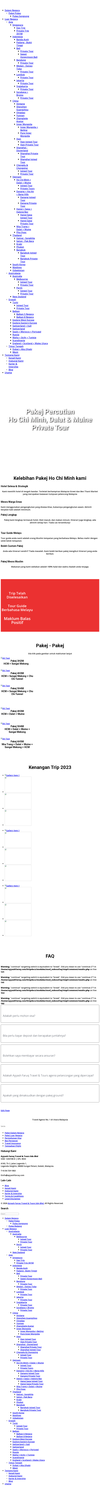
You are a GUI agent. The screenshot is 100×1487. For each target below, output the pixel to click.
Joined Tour (26, 170)
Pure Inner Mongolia (26, 134)
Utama (8, 372)
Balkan (16, 311)
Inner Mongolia (24, 124)
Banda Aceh (22, 39)
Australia (17, 276)
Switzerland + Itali (21, 325)
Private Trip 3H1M (25, 1263)
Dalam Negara (12, 10)
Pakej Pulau (15, 13)
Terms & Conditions (14, 1196)
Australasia (15, 273)
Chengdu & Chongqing (22, 166)
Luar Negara (11, 19)
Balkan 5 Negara (25, 314)
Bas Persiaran (11, 1140)
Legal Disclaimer (12, 1198)
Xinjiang (20, 103)
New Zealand (19, 296)
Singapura (17, 24)
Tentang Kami (12, 354)
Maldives (17, 267)
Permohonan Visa (13, 1138)
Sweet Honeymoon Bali (28, 55)
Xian (18, 138)
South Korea (18, 264)
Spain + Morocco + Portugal (26, 331)
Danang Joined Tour (29, 1373)
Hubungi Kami (16, 360)
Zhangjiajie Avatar (22, 120)
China (15, 100)
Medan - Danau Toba (26, 1286)
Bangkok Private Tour (30, 1410)
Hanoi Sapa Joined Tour (26, 216)
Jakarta (20, 80)
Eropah (12, 299)
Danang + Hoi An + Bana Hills (25, 193)
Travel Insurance (13, 1143)
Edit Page (5, 1110)
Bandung (21, 59)
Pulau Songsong (20, 16)
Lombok (20, 74)
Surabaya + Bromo (22, 93)
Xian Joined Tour (29, 141)
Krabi (19, 243)
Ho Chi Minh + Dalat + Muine (23, 181)
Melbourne (22, 279)
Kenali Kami (15, 357)
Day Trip (20, 27)
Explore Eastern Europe (24, 322)
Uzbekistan (18, 270)
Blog (11, 369)
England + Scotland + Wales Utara (30, 343)
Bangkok (20, 249)
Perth (19, 287)
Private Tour (26, 51)
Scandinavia (18, 340)
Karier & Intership (13, 365)
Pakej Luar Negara (13, 1135)
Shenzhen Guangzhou (22, 108)
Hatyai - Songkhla (25, 238)
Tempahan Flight (13, 1146)
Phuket (20, 246)
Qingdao (20, 112)
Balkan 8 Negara (25, 317)
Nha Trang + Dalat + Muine (23, 228)
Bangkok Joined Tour (30, 1407)
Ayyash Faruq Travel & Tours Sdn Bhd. (26, 1203)
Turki (15, 302)
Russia (15, 334)
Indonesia (17, 36)
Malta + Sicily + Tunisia (24, 337)
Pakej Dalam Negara (14, 1132)
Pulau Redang (15, 1226)
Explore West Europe (23, 319)
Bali (18, 48)
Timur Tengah (16, 346)
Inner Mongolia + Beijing (32, 1331)
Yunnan (20, 115)
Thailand (17, 235)
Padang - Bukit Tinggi (26, 1270)
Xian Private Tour (29, 144)
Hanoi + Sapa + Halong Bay (24, 210)
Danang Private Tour (30, 1376)
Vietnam (16, 176)
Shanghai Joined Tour (30, 1349)
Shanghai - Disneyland (22, 149)
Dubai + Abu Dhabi (22, 349)
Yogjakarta (22, 86)
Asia (11, 21)
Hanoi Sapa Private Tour (26, 222)
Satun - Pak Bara (25, 241)
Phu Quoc (21, 232)
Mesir (15, 352)
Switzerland (18, 328)
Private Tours (27, 188)
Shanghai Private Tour (31, 1347)
